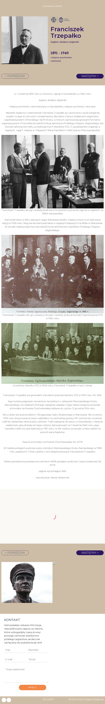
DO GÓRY (48, 699)
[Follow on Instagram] (9, 700)
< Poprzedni (15, 76)
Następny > (90, 76)
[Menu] (3, 6)
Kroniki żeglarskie (52, 6)
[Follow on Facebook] (4, 700)
